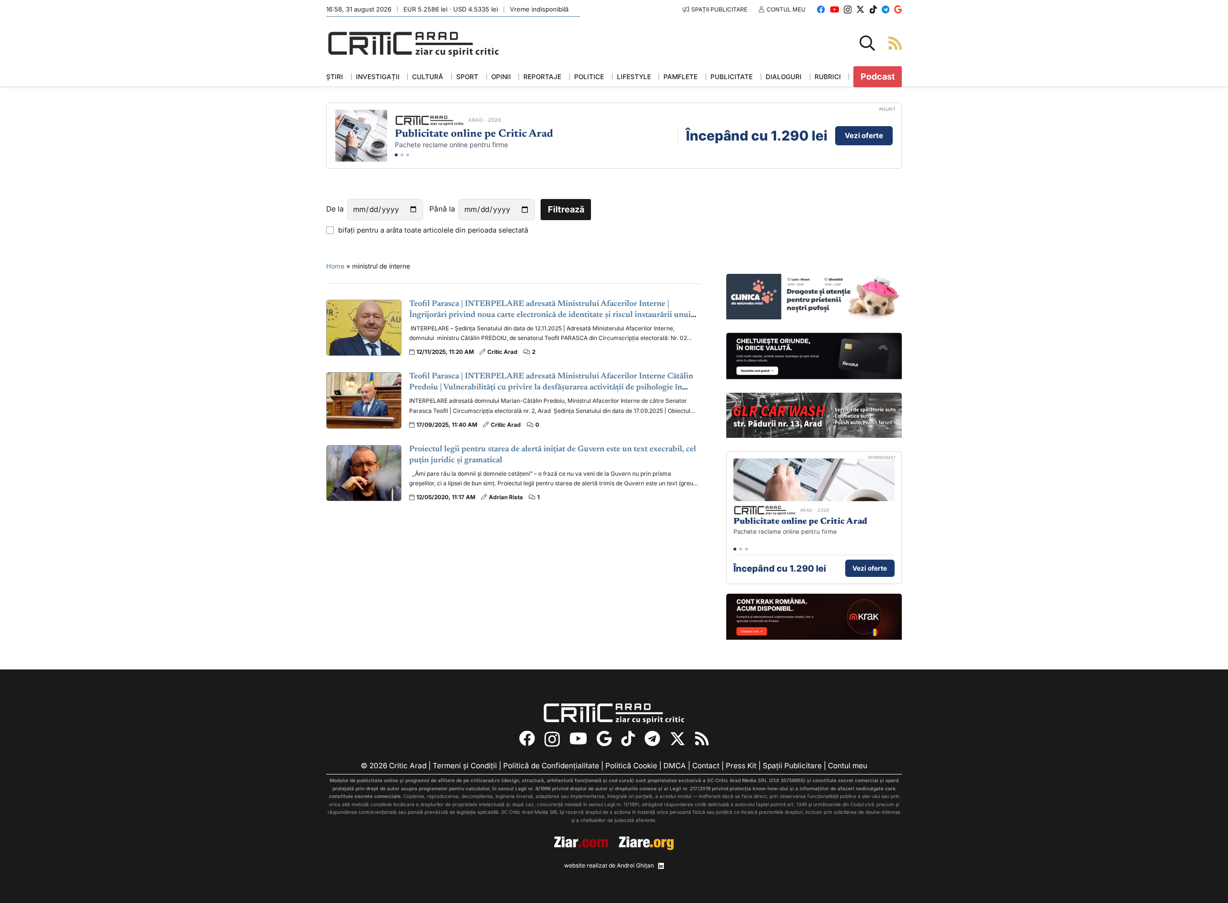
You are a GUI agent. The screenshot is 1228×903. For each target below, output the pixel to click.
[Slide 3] (407, 154)
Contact (706, 765)
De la (335, 208)
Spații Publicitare (792, 765)
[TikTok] (873, 9)
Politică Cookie (631, 765)
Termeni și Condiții (465, 765)
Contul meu (847, 765)
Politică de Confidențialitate (551, 765)
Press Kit (741, 765)
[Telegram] (885, 9)
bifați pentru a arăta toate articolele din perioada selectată (433, 230)
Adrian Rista (506, 497)
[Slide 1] (396, 154)
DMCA (674, 765)
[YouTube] (834, 9)
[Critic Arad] (413, 43)
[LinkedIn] (661, 866)
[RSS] (702, 739)
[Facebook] (821, 9)
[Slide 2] (402, 154)
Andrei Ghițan (635, 865)
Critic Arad (502, 351)
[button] (867, 43)
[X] (860, 9)
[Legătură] (895, 43)
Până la (442, 208)
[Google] (898, 9)
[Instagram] (847, 9)
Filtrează (566, 209)
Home (335, 266)
